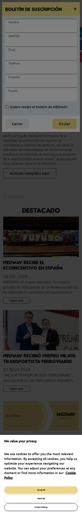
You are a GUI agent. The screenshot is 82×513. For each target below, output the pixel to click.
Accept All (41, 490)
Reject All (41, 498)
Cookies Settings (41, 507)
